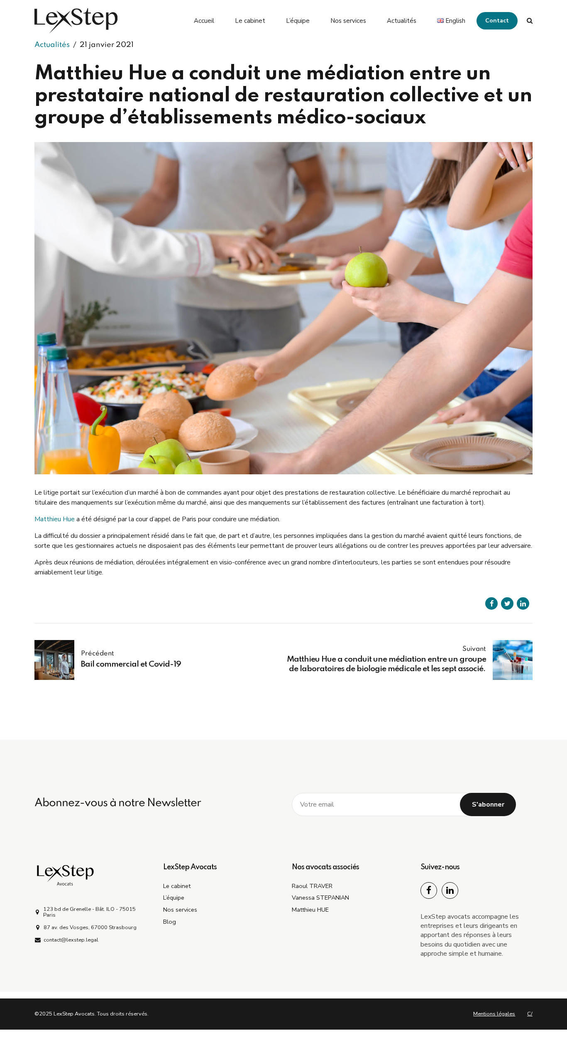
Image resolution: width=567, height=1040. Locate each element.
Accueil (204, 21)
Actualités (401, 21)
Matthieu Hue (54, 519)
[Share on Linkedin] (523, 603)
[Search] (530, 20)
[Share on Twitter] (507, 603)
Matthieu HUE (310, 909)
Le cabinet (250, 21)
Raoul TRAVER (312, 886)
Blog (169, 921)
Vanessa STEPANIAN (320, 897)
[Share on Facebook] (491, 603)
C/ (530, 1014)
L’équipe (298, 21)
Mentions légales (494, 1014)
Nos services (348, 21)
